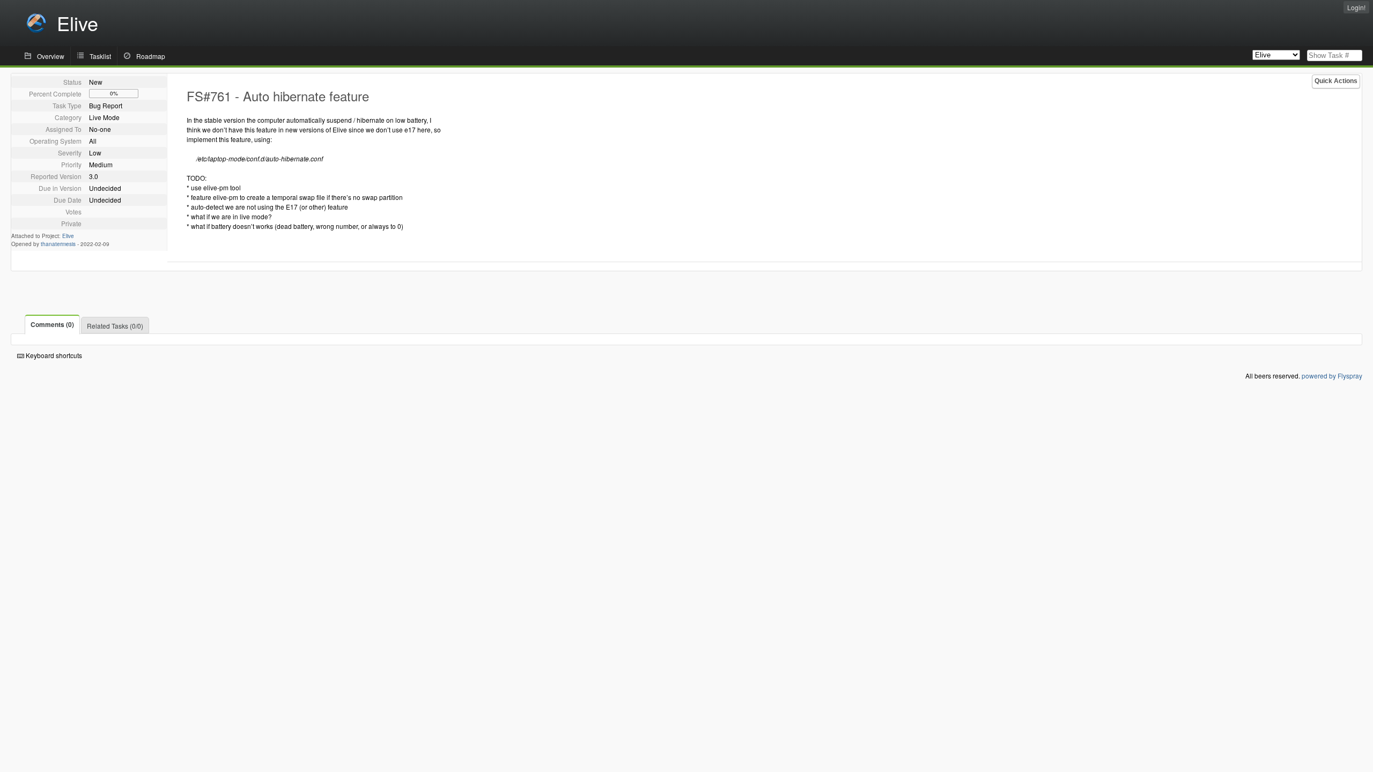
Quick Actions (1336, 81)
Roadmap (150, 56)
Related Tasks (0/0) (115, 325)
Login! (1356, 7)
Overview (50, 56)
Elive (68, 236)
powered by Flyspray (1332, 375)
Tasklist (100, 56)
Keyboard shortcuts (53, 355)
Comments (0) (52, 324)
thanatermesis (58, 244)
